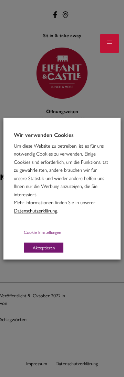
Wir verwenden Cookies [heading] (44, 135)
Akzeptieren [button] (44, 247)
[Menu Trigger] (109, 43)
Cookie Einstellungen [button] (42, 232)
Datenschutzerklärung (35, 210)
